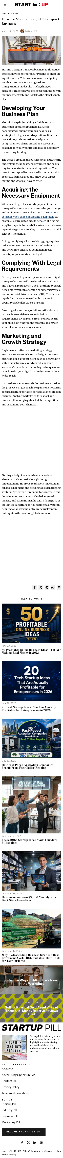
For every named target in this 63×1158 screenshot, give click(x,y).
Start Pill (32, 31)
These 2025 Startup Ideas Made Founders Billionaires (29, 841)
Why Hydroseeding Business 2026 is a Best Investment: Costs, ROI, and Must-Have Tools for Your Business (31, 958)
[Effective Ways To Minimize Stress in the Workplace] (31, 979)
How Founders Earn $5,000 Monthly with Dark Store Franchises (29, 899)
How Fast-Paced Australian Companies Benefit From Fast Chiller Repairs (27, 766)
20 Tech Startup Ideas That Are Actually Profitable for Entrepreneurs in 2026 (29, 709)
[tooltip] (34, 587)
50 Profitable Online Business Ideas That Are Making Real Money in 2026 (31, 651)
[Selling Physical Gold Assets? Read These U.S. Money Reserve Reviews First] (31, 1008)
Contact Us (9, 1081)
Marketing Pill (11, 1122)
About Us (7, 1069)
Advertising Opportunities (18, 1075)
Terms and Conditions (15, 1093)
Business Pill (11, 13)
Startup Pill (9, 1104)
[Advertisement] (31, 441)
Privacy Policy (10, 1087)
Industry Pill (9, 1110)
